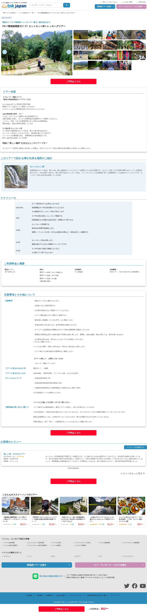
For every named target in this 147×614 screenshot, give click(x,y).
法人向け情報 (60, 595)
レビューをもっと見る (131, 473)
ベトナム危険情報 (104, 542)
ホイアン (78, 556)
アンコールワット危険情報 (131, 542)
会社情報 (39, 595)
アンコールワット (128, 556)
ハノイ (29, 556)
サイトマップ (115, 595)
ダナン (53, 556)
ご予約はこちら (73, 81)
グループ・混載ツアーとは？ (45, 363)
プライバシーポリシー (76, 595)
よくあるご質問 (127, 2)
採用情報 (49, 595)
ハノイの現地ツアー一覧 (26, 13)
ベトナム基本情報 (9, 542)
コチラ (56, 402)
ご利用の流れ (142, 2)
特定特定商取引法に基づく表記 (96, 595)
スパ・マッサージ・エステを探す (131, 6)
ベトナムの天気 (56, 542)
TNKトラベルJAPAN (9, 13)
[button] (4, 52)
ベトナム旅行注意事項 (10, 545)
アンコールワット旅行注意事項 (37, 545)
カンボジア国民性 (80, 545)
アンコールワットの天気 (82, 542)
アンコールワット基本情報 (35, 542)
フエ (100, 556)
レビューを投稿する (135, 447)
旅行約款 (49, 351)
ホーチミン (7, 556)
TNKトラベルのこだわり (109, 2)
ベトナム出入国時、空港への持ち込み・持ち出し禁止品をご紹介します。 (59, 346)
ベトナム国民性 (56, 545)
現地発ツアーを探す (104, 6)
